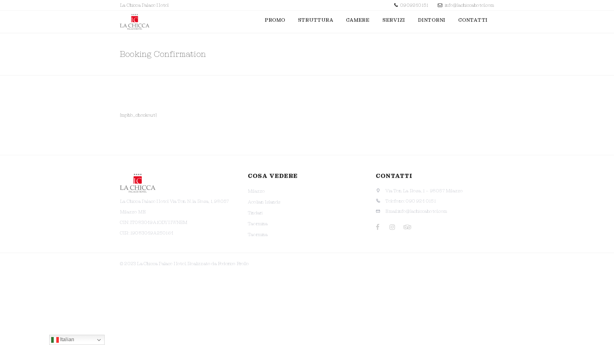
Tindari (255, 213)
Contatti (473, 20)
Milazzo (256, 191)
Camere (358, 20)
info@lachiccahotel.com (469, 5)
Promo (275, 20)
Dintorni (431, 20)
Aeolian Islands (264, 202)
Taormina (258, 223)
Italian (67, 339)
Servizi (393, 20)
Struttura (316, 20)
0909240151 (413, 5)
